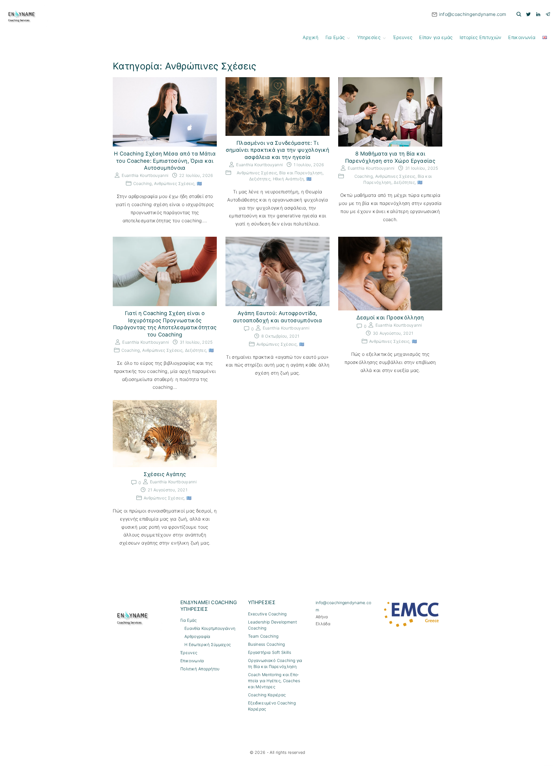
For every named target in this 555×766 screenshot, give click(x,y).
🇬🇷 (199, 183)
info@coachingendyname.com (472, 14)
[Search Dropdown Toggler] (519, 14)
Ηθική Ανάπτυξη (288, 178)
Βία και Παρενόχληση (300, 172)
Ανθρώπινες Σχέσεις (174, 183)
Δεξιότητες (259, 178)
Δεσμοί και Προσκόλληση (390, 317)
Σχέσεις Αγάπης (165, 474)
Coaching (142, 183)
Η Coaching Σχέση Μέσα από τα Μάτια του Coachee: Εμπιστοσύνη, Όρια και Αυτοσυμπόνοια (165, 160)
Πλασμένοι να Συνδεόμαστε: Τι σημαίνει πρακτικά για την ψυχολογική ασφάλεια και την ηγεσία (278, 150)
